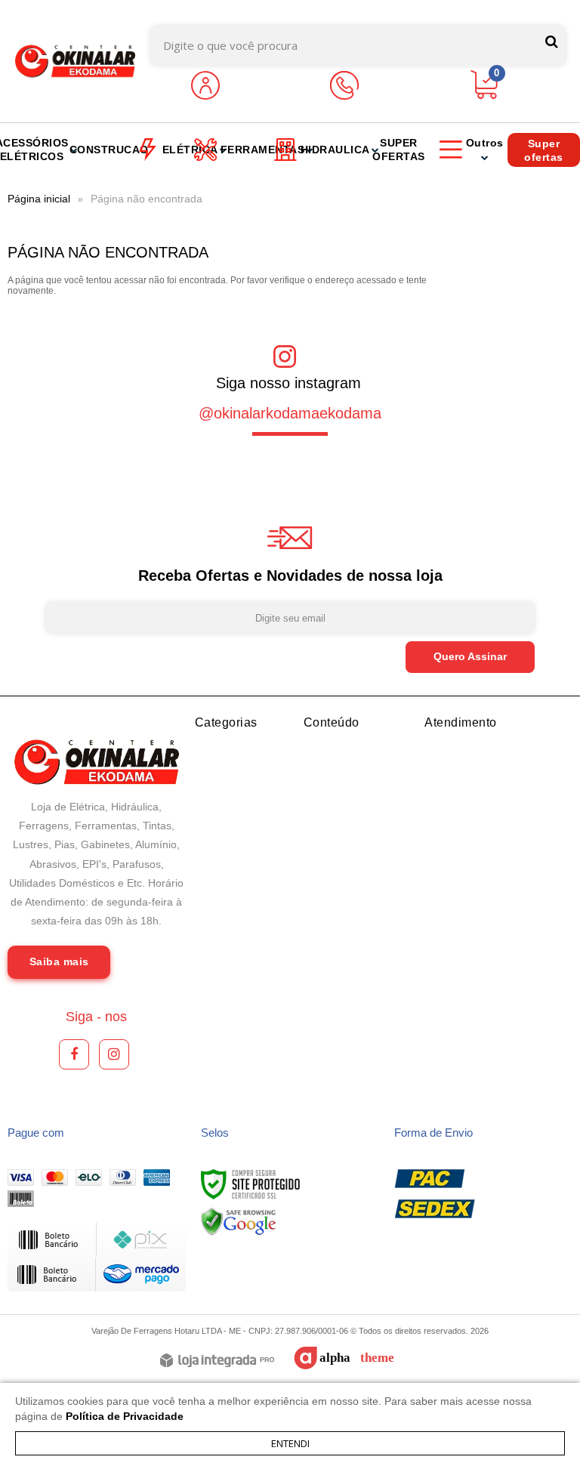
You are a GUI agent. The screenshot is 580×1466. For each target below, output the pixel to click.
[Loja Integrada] (217, 1361)
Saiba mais (59, 961)
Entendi (290, 1443)
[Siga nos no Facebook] (74, 1054)
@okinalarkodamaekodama (290, 413)
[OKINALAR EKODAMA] (75, 61)
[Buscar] (551, 42)
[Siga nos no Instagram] (114, 1054)
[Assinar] (470, 657)
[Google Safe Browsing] (238, 1221)
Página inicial (39, 199)
